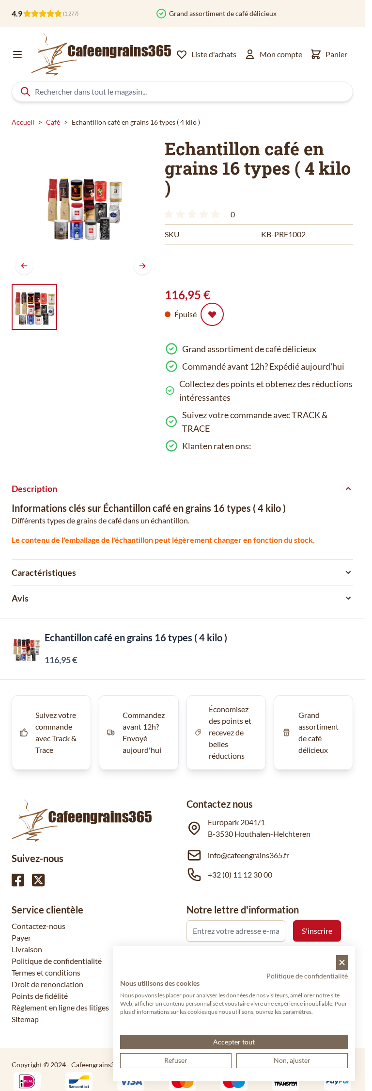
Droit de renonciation (47, 984)
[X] (38, 880)
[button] (194, 214)
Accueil (23, 122)
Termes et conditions (46, 972)
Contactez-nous (38, 925)
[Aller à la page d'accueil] (101, 54)
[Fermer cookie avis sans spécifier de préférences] (342, 962)
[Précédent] (24, 266)
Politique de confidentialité (57, 960)
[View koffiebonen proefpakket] (34, 307)
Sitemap (25, 1019)
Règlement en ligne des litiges (60, 1007)
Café (53, 122)
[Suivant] (142, 266)
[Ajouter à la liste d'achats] (212, 314)
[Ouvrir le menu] (17, 54)
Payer (21, 937)
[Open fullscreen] (83, 206)
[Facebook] (18, 880)
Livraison (27, 949)
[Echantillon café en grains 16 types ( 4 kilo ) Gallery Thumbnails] (34, 307)
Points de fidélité (40, 995)
